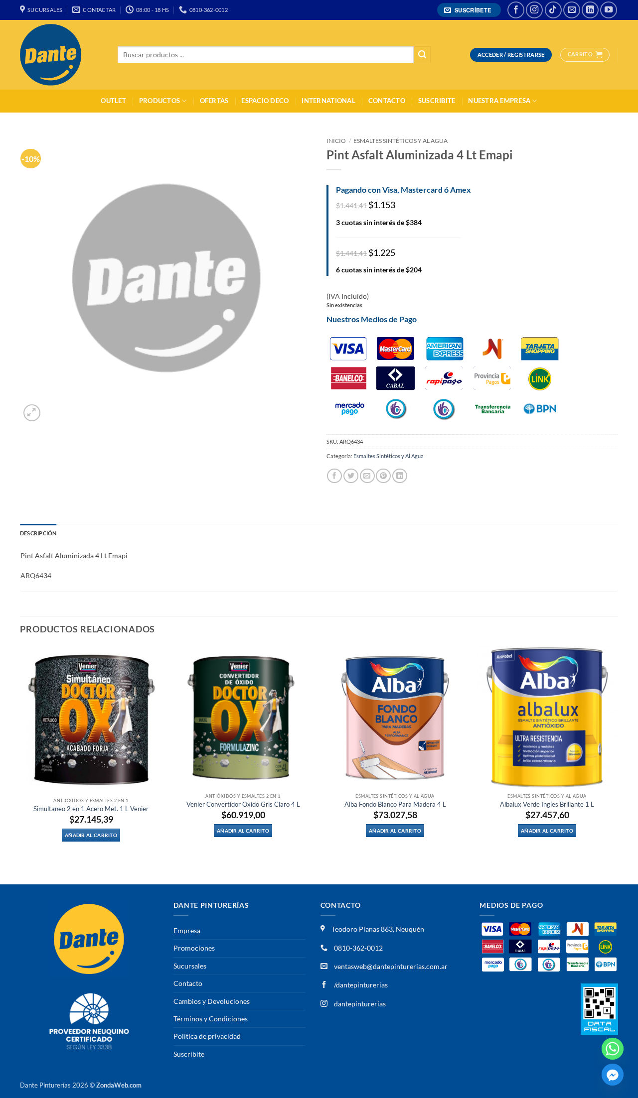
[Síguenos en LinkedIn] (590, 9)
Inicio (336, 140)
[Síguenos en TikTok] (553, 9)
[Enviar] (422, 55)
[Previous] (20, 764)
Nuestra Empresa (499, 101)
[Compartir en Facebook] (334, 476)
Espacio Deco (265, 101)
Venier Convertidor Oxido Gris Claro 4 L (243, 804)
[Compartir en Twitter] (350, 476)
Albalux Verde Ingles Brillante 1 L (547, 804)
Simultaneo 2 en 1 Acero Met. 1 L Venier (91, 809)
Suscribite (437, 101)
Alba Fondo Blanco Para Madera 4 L (395, 804)
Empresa (186, 930)
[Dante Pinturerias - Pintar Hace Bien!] (61, 55)
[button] (469, 10)
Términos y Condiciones (210, 1018)
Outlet (113, 101)
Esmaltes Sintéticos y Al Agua (400, 140)
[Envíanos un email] (571, 9)
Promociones (194, 948)
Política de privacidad (207, 1036)
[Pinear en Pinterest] (383, 476)
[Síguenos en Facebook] (515, 9)
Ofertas (214, 101)
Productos (159, 101)
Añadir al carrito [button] (91, 835)
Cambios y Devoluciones (211, 1001)
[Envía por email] (367, 476)
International (328, 101)
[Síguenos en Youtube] (608, 9)
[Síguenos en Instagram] (534, 9)
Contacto (386, 101)
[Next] (617, 764)
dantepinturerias (359, 1003)
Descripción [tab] (38, 533)
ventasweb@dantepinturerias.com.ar (391, 966)
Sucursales (189, 966)
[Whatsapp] (613, 1049)
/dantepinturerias (360, 984)
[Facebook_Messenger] (613, 1075)
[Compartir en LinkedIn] (399, 476)
